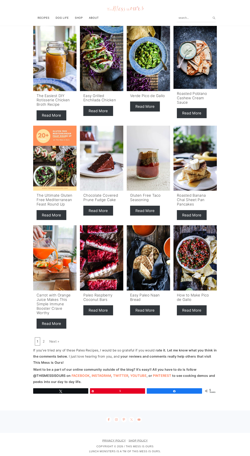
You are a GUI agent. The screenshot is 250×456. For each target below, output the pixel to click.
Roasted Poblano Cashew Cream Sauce (192, 98)
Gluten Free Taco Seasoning (145, 197)
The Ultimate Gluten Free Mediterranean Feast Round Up (54, 199)
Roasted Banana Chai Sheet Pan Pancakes (191, 199)
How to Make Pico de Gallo (193, 297)
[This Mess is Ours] (125, 11)
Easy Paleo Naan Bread (145, 297)
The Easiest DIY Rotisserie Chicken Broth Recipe (53, 100)
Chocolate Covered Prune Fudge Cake (100, 197)
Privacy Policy (114, 440)
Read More (51, 115)
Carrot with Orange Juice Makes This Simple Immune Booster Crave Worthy (54, 304)
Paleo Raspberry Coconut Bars (98, 297)
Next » (54, 341)
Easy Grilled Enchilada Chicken (99, 97)
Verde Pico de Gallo (147, 95)
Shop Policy (138, 440)
